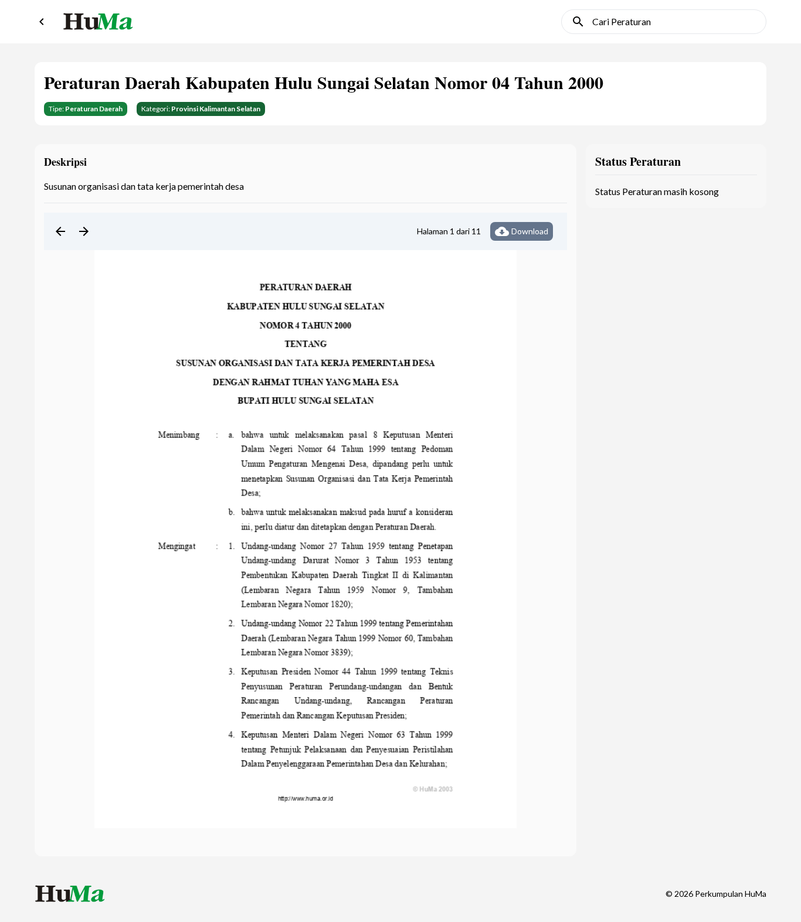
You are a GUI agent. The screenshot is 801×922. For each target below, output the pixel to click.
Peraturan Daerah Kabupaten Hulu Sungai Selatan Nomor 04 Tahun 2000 (323, 82)
